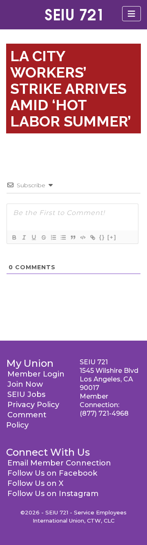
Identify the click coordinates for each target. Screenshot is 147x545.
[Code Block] (82, 237)
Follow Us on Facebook (52, 473)
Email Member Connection (59, 463)
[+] (111, 237)
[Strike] (43, 237)
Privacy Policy (33, 404)
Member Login (36, 374)
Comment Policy (26, 420)
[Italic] (24, 237)
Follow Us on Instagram (52, 493)
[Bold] (14, 237)
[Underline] (33, 237)
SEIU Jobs (26, 394)
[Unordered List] (63, 237)
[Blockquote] (73, 237)
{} (102, 237)
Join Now (25, 384)
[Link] (92, 237)
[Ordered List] (53, 237)
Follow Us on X (35, 483)
